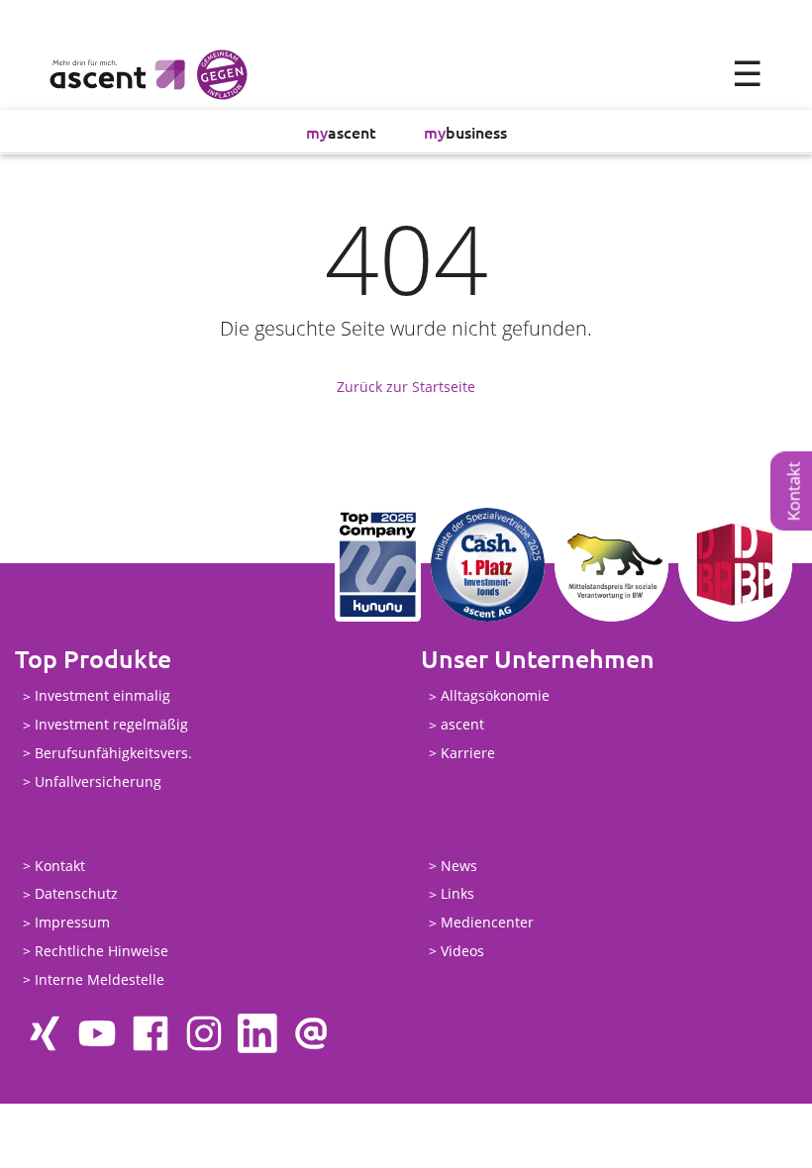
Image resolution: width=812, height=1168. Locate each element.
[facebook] (150, 1033)
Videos (462, 950)
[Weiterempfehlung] (311, 1033)
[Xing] (43, 1033)
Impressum (72, 923)
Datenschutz (76, 894)
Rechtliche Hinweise (101, 950)
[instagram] (204, 1033)
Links (457, 894)
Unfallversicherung (98, 781)
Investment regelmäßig (111, 725)
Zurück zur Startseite (406, 386)
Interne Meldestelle (99, 979)
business (465, 132)
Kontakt (60, 865)
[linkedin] (257, 1033)
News (459, 865)
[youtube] (97, 1033)
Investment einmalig (102, 696)
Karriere (468, 752)
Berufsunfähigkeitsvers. (113, 752)
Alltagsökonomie (495, 696)
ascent (341, 132)
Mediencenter (487, 923)
